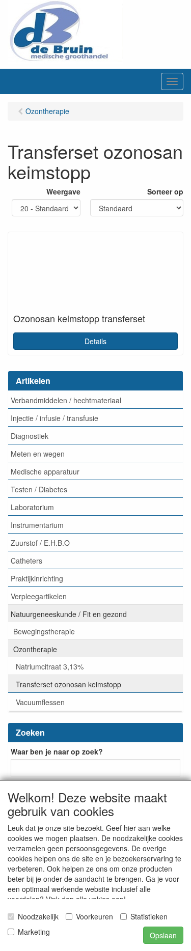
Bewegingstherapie (44, 631)
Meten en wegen (38, 454)
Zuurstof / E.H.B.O (40, 543)
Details (95, 341)
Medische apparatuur (45, 471)
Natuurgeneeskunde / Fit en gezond (69, 614)
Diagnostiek (29, 436)
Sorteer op (165, 191)
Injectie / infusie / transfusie (54, 418)
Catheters (26, 560)
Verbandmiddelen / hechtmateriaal (66, 400)
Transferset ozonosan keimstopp (68, 684)
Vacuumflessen (40, 702)
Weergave (63, 191)
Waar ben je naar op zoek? (57, 751)
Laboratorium (32, 507)
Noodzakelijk (38, 916)
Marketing (34, 932)
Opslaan (163, 935)
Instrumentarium (37, 525)
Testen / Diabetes (39, 489)
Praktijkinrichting (37, 578)
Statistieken (149, 916)
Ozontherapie (35, 649)
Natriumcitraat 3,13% (50, 666)
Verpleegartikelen (39, 596)
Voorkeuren (94, 916)
